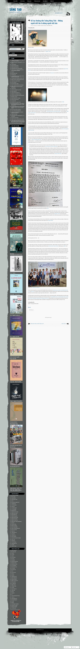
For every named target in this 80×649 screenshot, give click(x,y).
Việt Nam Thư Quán (14, 605)
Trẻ (11, 594)
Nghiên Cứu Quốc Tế (14, 580)
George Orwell (50, 220)
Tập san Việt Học (14, 588)
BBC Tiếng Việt (13, 551)
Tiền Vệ (12, 591)
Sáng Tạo (16, 9)
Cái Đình (12, 553)
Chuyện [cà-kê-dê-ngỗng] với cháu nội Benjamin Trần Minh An (17, 112)
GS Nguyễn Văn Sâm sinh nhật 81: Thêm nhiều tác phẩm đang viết (17, 76)
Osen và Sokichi (13, 82)
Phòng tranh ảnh (37, 1)
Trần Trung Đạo (13, 536)
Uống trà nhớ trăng (14, 114)
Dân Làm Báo (13, 557)
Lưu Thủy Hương (14, 507)
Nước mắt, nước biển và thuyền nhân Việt (17, 95)
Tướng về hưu (13, 88)
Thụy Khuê (13, 533)
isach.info (12, 575)
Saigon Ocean (13, 584)
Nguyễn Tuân (48, 51)
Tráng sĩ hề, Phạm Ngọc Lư (15, 92)
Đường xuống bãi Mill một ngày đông (16, 123)
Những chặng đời (14, 91)
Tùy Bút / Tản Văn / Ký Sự (42, 25)
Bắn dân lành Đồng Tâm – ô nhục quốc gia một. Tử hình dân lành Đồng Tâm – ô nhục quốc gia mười (17, 104)
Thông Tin (52, 1)
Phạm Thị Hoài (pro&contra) (15, 528)
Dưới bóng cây (13, 74)
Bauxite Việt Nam (13, 550)
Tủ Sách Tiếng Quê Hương (15, 595)
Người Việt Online (14, 579)
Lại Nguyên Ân (13, 503)
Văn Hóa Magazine (14, 599)
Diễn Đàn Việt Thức (14, 564)
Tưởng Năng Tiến (14, 543)
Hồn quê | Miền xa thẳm (14, 83)
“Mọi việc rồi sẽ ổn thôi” (14, 117)
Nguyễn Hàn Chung (14, 513)
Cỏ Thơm (12, 554)
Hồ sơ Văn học (13, 572)
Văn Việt (12, 601)
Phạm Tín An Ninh (14, 529)
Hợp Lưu (12, 573)
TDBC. (63, 101)
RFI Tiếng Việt (13, 583)
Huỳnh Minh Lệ (13, 498)
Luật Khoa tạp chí (14, 576)
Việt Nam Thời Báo (14, 606)
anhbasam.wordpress (36, 287)
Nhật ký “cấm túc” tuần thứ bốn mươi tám (17, 79)
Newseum (52, 72)
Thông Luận (13, 590)
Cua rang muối (13, 100)
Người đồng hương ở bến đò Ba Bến (16, 68)
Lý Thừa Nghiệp (13, 509)
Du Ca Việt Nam (13, 565)
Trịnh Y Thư (13, 539)
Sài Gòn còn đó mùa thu (15, 99)
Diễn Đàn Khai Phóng (14, 561)
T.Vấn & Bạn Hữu (14, 532)
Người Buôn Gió (13, 510)
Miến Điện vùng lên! (14, 96)
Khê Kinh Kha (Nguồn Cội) (15, 502)
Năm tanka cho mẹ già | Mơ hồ (16, 102)
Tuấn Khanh (13, 540)
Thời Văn (12, 587)
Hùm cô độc (64, 323)
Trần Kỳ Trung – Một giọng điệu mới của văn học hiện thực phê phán (17, 70)
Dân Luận (12, 558)
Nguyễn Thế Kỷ (57, 213)
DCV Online (13, 568)
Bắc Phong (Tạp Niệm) (14, 495)
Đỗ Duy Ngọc (13, 496)
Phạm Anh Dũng (13, 524)
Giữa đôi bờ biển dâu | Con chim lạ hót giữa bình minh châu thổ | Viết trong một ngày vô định (17, 107)
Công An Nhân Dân (58, 153)
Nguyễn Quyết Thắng (14, 517)
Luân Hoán (13, 506)
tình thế (32, 291)
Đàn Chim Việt (13, 569)
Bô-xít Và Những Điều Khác (36, 139)
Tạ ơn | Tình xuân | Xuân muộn (16, 110)
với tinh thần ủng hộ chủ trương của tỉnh (53, 111)
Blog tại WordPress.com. (40, 629)
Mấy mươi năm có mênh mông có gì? (37, 323)
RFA (48, 208)
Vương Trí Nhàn (13, 546)
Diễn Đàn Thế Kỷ (13, 562)
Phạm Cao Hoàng (14, 525)
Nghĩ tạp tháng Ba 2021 (14, 65)
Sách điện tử (45, 1)
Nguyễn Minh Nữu (14, 514)
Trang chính (15, 1)
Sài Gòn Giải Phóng (53, 146)
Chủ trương (22, 1)
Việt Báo (12, 602)
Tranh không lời (13, 64)
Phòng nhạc (29, 1)
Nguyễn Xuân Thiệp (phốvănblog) (16, 521)
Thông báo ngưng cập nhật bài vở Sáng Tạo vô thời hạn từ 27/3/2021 (18, 60)
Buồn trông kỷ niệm (14, 73)
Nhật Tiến (12, 522)
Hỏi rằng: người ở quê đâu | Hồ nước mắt (17, 78)
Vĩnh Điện (12, 544)
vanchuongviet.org (14, 598)
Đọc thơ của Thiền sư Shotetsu (16, 109)
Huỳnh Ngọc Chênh (14, 499)
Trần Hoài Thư (13, 535)
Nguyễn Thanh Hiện (14, 518)
